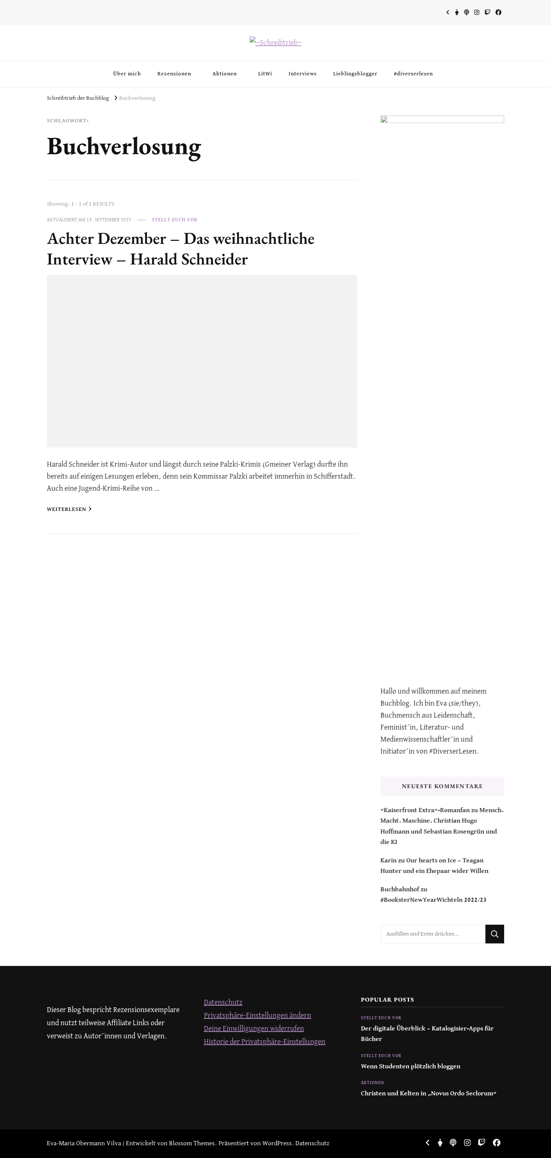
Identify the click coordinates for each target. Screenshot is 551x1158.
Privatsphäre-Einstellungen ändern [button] (257, 1015)
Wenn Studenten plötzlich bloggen (410, 1066)
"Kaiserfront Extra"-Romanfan (425, 810)
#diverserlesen (413, 74)
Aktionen (225, 74)
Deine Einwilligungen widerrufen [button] (254, 1028)
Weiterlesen (66, 509)
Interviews (303, 74)
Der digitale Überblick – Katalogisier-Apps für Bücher (427, 1034)
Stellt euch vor (175, 220)
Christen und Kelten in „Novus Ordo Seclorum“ (429, 1093)
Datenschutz (223, 1002)
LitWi (265, 74)
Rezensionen (174, 74)
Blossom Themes (192, 1143)
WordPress (277, 1143)
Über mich (127, 74)
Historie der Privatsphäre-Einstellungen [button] (264, 1041)
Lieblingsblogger (355, 74)
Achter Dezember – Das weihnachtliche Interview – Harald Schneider (180, 248)
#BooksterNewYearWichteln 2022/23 (433, 900)
